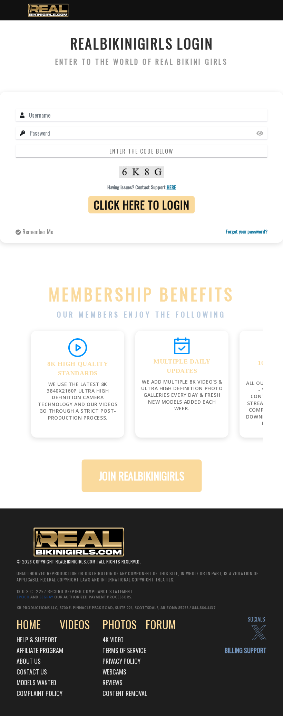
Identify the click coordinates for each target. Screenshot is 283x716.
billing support (245, 650)
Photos (120, 624)
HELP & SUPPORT (37, 639)
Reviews (113, 682)
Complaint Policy (39, 693)
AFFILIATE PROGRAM (40, 650)
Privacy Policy (121, 661)
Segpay (46, 597)
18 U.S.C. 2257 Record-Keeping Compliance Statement (75, 591)
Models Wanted (36, 682)
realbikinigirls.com (75, 561)
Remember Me (37, 232)
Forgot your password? (246, 231)
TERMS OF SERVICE (124, 650)
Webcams (114, 671)
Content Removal (125, 693)
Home (29, 624)
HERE (171, 187)
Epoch (23, 597)
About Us (29, 661)
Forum (161, 624)
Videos (75, 624)
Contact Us (32, 671)
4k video (113, 639)
